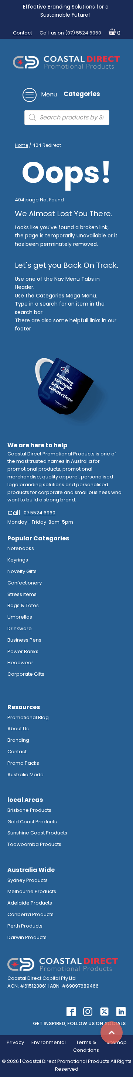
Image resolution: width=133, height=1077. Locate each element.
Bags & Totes (23, 605)
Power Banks (22, 651)
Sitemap (116, 1042)
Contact (22, 32)
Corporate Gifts (25, 674)
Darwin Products (27, 937)
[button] (113, 33)
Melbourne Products (31, 891)
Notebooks (20, 548)
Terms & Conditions (86, 1046)
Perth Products (24, 925)
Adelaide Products (29, 902)
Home (21, 145)
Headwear (20, 662)
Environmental (48, 1042)
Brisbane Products (29, 810)
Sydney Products (27, 880)
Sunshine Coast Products (37, 832)
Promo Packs (23, 763)
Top (111, 1032)
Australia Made (25, 774)
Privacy (15, 1042)
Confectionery (24, 582)
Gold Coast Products (32, 821)
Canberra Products (30, 914)
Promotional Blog (28, 717)
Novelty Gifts (22, 571)
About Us (18, 728)
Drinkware (19, 628)
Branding (18, 740)
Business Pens (24, 639)
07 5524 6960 (39, 512)
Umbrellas (19, 616)
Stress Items (22, 594)
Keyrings (17, 559)
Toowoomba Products (34, 844)
